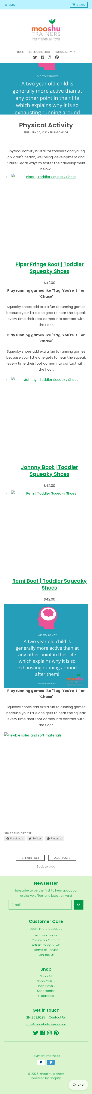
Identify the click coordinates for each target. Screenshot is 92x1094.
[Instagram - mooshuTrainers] (49, 57)
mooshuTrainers (52, 1074)
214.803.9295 (35, 1017)
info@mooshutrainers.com (46, 1024)
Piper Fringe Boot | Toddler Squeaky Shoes (49, 268)
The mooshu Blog (39, 52)
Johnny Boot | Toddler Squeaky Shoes (49, 471)
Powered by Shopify (46, 1078)
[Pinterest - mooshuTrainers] (57, 57)
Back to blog (46, 866)
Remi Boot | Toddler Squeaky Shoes (49, 584)
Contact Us (57, 1017)
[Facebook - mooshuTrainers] (42, 57)
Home (20, 52)
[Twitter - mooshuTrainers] (35, 57)
